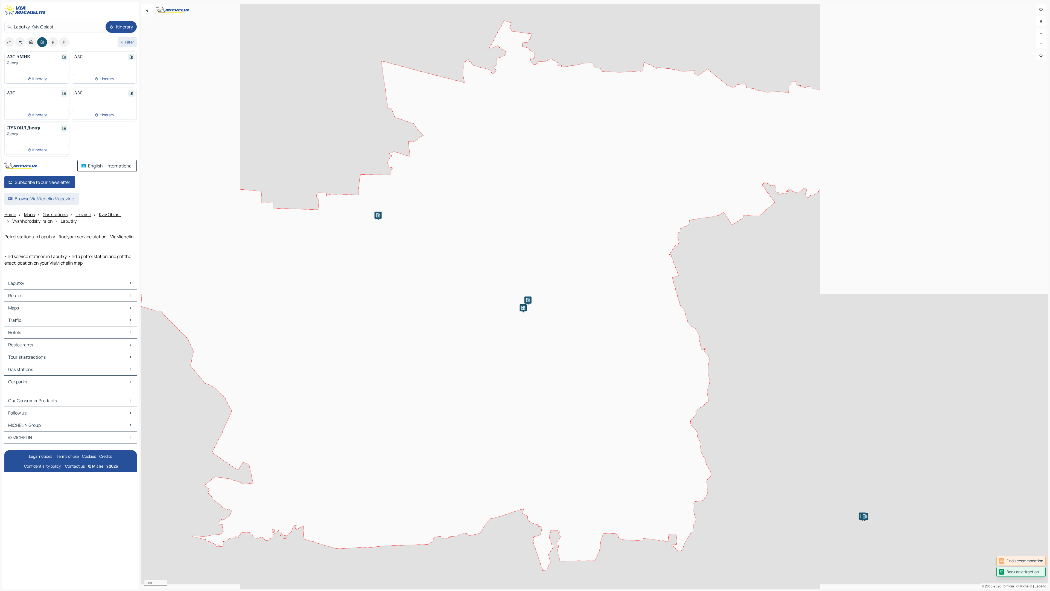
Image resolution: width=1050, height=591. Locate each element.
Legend (1040, 586)
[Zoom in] (1041, 33)
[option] (9, 42)
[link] (1021, 561)
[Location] (1041, 55)
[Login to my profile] (1041, 9)
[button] (378, 215)
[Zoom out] (1041, 43)
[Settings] (1041, 21)
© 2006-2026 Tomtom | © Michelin (1007, 586)
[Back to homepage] (26, 10)
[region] (594, 295)
